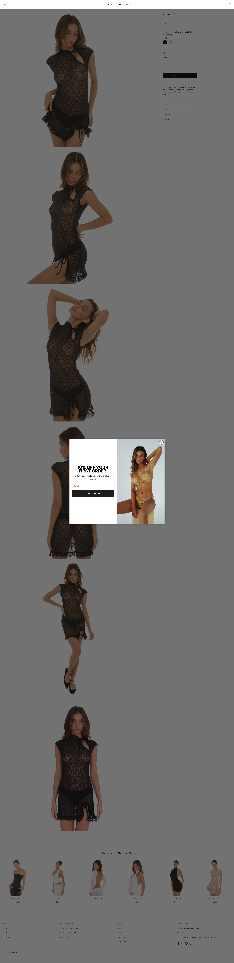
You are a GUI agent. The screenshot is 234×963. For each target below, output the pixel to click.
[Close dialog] (161, 442)
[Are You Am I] (118, 4)
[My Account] (222, 3)
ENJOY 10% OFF (93, 493)
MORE (15, 4)
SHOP (6, 4)
